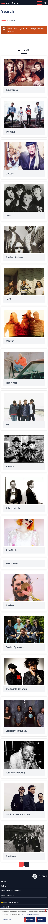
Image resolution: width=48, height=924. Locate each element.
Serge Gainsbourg (15, 772)
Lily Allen (10, 173)
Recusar (29, 920)
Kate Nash (11, 550)
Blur (7, 424)
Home (3, 881)
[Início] (9, 3)
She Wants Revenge (16, 689)
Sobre (3, 886)
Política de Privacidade (11, 890)
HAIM (8, 299)
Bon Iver (10, 605)
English (6, 907)
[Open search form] (45, 3)
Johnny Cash (13, 508)
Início (3, 20)
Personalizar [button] (6, 920)
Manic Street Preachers (18, 814)
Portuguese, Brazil (11, 902)
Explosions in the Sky (16, 730)
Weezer (10, 341)
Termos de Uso (7, 895)
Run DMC (10, 466)
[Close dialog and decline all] (46, 910)
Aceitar (40, 920)
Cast (8, 215)
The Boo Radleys (14, 257)
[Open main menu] (39, 3)
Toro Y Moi (11, 382)
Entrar (43, 876)
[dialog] (24, 916)
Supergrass (12, 90)
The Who (10, 131)
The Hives (11, 856)
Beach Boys (12, 563)
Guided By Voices (15, 647)
